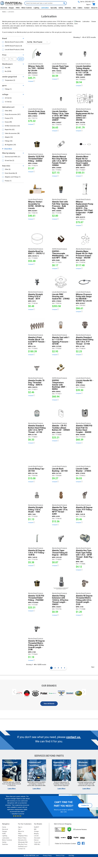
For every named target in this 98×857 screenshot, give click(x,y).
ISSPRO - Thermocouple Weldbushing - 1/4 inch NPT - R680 (60, 254)
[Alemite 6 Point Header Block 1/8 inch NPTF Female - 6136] (37, 325)
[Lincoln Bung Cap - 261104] (37, 456)
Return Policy (22, 838)
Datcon (36, 840)
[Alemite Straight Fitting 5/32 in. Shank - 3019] (37, 282)
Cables (80, 8)
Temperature (10, 80)
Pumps (9, 118)
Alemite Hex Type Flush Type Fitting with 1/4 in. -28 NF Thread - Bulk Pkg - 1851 (84, 554)
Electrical (4, 8)
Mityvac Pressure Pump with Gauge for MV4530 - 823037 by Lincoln (84, 297)
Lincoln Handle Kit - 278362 (84, 381)
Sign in (88, 4)
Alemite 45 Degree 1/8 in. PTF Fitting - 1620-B (84, 509)
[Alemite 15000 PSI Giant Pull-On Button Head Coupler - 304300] (85, 413)
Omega (36, 831)
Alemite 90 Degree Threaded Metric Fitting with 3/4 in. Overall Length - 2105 (84, 600)
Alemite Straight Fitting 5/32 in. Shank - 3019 (35, 296)
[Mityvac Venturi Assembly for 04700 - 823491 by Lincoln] (37, 189)
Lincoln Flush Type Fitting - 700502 (60, 67)
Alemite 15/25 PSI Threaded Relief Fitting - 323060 (36, 159)
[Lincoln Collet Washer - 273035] (85, 456)
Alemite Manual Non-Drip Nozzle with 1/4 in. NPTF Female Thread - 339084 (59, 161)
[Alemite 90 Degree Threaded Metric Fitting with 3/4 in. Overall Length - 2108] (37, 628)
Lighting (36, 8)
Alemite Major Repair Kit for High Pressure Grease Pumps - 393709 (84, 254)
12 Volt (8, 102)
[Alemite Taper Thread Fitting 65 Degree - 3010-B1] (61, 538)
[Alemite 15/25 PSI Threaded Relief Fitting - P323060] (37, 583)
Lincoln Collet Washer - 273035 (83, 470)
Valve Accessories (12, 133)
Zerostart (37, 838)
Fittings (8, 89)
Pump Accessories (12, 114)
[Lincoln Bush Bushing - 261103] (61, 456)
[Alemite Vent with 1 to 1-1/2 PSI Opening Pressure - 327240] (61, 325)
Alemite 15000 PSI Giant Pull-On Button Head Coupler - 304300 (84, 429)
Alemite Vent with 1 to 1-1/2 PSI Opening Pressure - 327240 (60, 340)
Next (92, 667)
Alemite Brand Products (14, 42)
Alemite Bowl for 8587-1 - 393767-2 (36, 252)
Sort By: (30, 42)
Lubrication (45, 8)
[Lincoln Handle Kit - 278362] (85, 368)
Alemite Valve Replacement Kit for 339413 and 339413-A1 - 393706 (85, 115)
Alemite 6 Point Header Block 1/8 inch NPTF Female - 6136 (37, 340)
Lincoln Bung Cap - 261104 (36, 470)
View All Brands (49, 703)
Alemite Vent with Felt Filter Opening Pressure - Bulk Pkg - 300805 (60, 205)
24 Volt (8, 98)
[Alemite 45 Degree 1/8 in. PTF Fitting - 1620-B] (85, 495)
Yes (7, 67)
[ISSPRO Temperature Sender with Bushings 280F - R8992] (61, 368)
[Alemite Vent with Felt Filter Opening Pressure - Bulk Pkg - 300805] (61, 189)
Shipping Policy (22, 836)
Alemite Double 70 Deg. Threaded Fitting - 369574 (36, 382)
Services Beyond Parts (49, 755)
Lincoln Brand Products (14, 49)
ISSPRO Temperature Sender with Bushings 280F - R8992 (59, 384)
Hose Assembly (11, 173)
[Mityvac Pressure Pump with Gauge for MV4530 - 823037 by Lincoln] (85, 282)
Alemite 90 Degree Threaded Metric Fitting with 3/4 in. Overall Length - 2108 (36, 645)
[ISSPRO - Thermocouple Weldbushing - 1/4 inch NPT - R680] (61, 238)
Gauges (11, 8)
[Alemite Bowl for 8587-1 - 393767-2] (37, 238)
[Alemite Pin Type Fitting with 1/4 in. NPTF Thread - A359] (61, 495)
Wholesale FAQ (23, 842)
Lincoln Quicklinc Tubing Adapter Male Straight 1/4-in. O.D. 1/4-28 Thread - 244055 (84, 70)
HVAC (18, 8)
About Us (94, 8)
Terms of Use (60, 855)
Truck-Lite (37, 842)
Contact (86, 8)
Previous (14, 692)
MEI (35, 829)
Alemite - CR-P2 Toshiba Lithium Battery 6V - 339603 (61, 428)
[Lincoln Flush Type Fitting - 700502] (61, 53)
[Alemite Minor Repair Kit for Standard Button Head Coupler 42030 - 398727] (85, 144)
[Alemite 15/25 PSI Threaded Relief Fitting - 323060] (37, 144)
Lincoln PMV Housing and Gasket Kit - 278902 (61, 296)
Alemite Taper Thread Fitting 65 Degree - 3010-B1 (60, 552)
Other (8, 111)
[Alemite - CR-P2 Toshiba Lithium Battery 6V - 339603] (61, 413)
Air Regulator (10, 145)
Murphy (36, 833)
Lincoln (36, 836)
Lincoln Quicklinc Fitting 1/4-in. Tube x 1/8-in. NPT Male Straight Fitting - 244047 (60, 115)
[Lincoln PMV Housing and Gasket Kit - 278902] (61, 282)
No (8, 71)
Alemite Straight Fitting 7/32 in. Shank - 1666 (35, 509)
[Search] (64, 3)
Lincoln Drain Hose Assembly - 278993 (36, 112)
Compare (30, 81)
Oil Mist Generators (12, 126)
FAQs (19, 833)
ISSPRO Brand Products (13, 46)
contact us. (73, 737)
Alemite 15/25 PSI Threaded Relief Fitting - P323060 (36, 598)
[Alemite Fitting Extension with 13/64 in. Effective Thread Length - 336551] (61, 583)
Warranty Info (22, 840)
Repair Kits (9, 129)
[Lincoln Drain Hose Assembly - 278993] (37, 99)
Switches (68, 8)
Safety (61, 8)
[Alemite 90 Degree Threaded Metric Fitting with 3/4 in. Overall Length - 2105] (85, 583)
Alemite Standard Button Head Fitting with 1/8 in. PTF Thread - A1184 (84, 340)
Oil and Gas (9, 160)
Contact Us (85, 805)
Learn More (12, 788)
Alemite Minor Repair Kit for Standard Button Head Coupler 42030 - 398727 (83, 161)
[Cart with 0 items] (93, 4)
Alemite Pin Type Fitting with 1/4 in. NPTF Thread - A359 (60, 510)
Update (21, 59)
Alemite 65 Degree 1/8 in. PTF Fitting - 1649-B (36, 552)
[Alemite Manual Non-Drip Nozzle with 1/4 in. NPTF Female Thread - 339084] (61, 144)
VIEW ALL (37, 844)
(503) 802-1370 (89, 1)
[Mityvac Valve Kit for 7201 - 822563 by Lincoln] (37, 53)
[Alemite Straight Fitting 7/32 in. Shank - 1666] (37, 495)
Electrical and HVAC (12, 157)
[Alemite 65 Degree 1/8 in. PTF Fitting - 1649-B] (37, 538)
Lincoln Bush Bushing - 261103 (60, 470)
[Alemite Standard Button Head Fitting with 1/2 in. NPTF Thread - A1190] (37, 413)
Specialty (54, 8)
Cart (19, 829)
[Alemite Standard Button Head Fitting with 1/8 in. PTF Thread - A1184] (85, 325)
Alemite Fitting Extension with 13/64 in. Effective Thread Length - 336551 (60, 600)
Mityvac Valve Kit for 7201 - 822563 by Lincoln (36, 68)
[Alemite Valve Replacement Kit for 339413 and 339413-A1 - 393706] (85, 99)
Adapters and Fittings (12, 177)
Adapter (9, 137)
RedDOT (36, 827)
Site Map (71, 855)
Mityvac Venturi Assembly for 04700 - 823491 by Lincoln (36, 205)
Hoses (8, 122)
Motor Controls (27, 8)
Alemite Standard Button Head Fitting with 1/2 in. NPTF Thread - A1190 (37, 429)
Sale (74, 8)
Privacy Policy (47, 855)
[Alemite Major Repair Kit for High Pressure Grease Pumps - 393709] (85, 238)
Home (4, 827)
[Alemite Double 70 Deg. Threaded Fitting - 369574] (37, 368)
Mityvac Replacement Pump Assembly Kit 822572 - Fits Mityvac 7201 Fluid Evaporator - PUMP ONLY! (84, 208)
